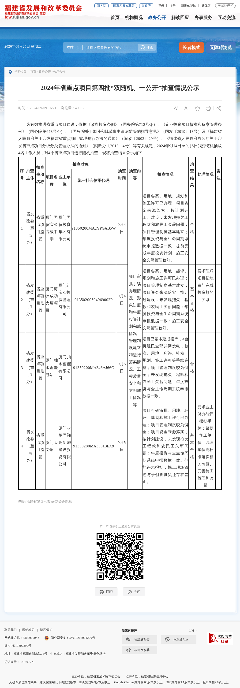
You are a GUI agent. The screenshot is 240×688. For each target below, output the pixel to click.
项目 (50, 177)
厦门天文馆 (51, 446)
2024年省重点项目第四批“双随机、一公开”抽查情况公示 (120, 87)
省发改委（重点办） (30, 228)
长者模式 (191, 47)
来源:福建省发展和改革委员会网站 (45, 501)
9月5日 (122, 367)
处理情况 (206, 174)
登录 (161, 5)
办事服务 (203, 17)
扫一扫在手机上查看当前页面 (120, 526)
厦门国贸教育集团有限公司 (65, 228)
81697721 (28, 662)
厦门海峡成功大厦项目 (51, 299)
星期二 (36, 46)
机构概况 (134, 17)
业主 (63, 177)
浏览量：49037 (72, 108)
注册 (172, 5)
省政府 (146, 5)
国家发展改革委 (124, 5)
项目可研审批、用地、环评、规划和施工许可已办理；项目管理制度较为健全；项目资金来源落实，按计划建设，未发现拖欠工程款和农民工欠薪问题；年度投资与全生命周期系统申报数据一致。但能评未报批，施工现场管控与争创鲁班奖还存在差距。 (165, 446)
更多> (192, 630)
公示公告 (59, 71)
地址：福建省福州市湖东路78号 (25, 653)
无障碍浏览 (221, 47)
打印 (109, 592)
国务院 (101, 5)
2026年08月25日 (17, 46)
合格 (192, 228)
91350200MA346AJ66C (93, 367)
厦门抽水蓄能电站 (51, 367)
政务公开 (157, 17)
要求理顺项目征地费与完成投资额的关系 (206, 285)
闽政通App (180, 639)
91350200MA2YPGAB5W (93, 228)
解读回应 (180, 17)
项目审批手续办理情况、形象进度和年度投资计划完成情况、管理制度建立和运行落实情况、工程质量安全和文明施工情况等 (135, 340)
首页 (115, 17)
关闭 (137, 592)
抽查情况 (165, 174)
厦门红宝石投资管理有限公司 (65, 299)
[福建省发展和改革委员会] (43, 12)
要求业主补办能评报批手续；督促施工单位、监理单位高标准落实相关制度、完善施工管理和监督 (206, 446)
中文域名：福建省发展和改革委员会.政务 (78, 653)
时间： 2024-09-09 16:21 (37, 108)
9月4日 (122, 228)
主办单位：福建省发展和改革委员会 (96, 676)
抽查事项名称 (40, 174)
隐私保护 (46, 630)
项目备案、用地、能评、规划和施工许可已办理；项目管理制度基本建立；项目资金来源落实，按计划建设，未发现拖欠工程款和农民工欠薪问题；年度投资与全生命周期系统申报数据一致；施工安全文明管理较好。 (165, 299)
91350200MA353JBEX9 (93, 446)
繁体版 (206, 5)
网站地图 (28, 630)
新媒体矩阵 (188, 5)
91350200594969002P (93, 300)
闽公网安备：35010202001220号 (73, 638)
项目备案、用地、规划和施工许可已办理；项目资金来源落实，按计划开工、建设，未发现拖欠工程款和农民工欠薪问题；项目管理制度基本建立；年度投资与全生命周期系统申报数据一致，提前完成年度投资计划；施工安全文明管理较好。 (165, 228)
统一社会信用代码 (93, 180)
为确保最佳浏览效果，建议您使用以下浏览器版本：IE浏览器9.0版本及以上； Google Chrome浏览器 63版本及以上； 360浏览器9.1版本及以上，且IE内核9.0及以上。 (120, 682)
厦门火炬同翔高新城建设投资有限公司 (64, 446)
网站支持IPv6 (225, 5)
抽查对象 (81, 164)
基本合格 (192, 299)
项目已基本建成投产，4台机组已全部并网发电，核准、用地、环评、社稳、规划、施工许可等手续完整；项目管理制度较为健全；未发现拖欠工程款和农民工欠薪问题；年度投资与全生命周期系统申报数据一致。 (165, 367)
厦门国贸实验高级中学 (52, 228)
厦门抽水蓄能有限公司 (64, 367)
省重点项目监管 (40, 228)
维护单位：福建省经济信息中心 (147, 676)
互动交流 (227, 17)
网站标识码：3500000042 (21, 638)
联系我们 (10, 630)
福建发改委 (142, 639)
